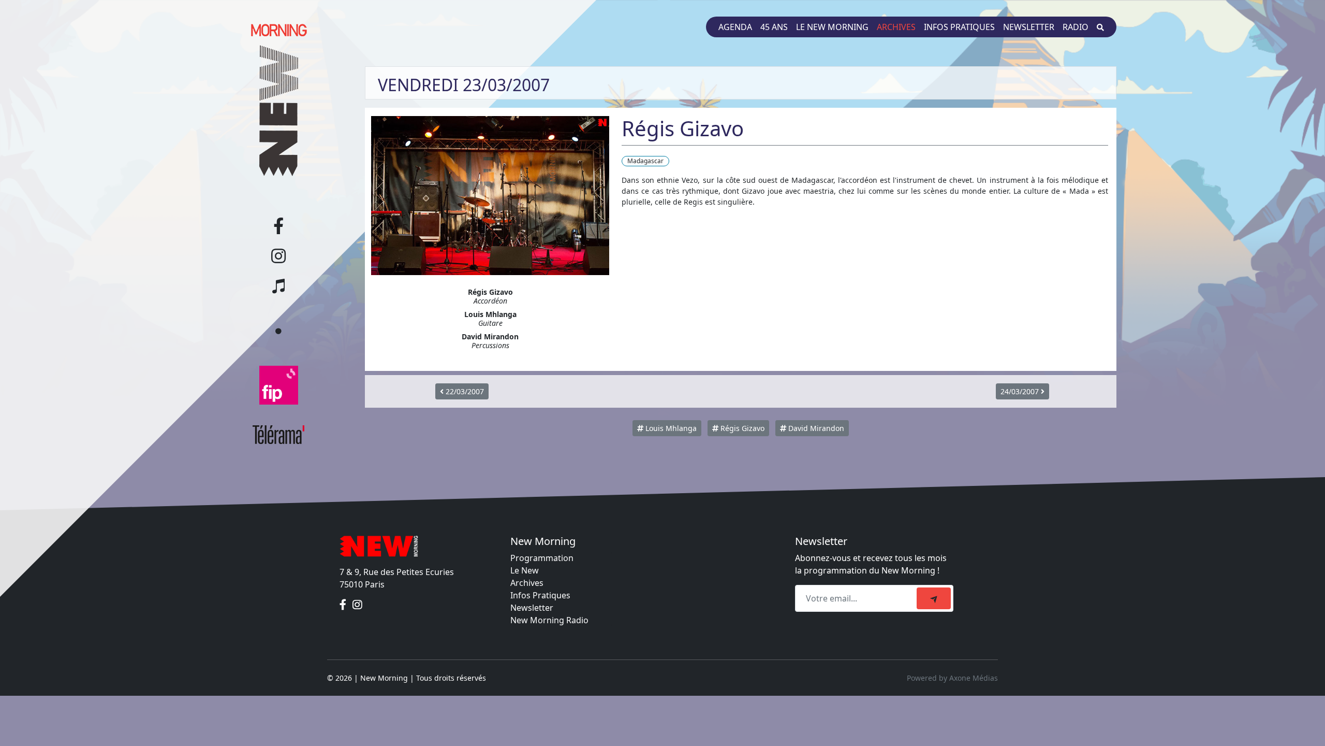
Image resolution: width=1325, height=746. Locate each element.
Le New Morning (832, 27)
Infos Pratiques (540, 595)
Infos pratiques (959, 27)
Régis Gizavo (741, 428)
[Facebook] (344, 605)
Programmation (541, 558)
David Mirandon (815, 428)
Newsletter (1028, 27)
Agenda (735, 27)
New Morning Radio (549, 620)
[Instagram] (357, 605)
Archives (896, 27)
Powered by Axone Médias (952, 678)
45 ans (774, 27)
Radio (1075, 27)
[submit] (934, 598)
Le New (524, 570)
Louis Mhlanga (670, 428)
